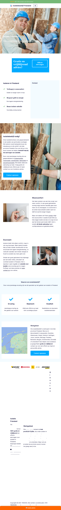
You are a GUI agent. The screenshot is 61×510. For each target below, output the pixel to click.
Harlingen (51, 335)
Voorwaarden (25, 505)
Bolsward (33, 339)
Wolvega (42, 337)
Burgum (39, 339)
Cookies (39, 505)
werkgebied (29, 429)
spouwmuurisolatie (8, 162)
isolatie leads (16, 446)
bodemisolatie (18, 158)
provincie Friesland (36, 331)
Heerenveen (34, 335)
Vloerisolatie (50, 424)
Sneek (40, 335)
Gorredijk (53, 339)
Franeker (48, 337)
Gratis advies (31, 508)
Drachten (50, 333)
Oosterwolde (46, 339)
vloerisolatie (6, 160)
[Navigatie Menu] (35, 5)
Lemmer (37, 337)
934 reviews (30, 1)
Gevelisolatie (50, 474)
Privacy (33, 505)
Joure (32, 337)
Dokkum (45, 335)
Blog (18, 505)
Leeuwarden (43, 333)
